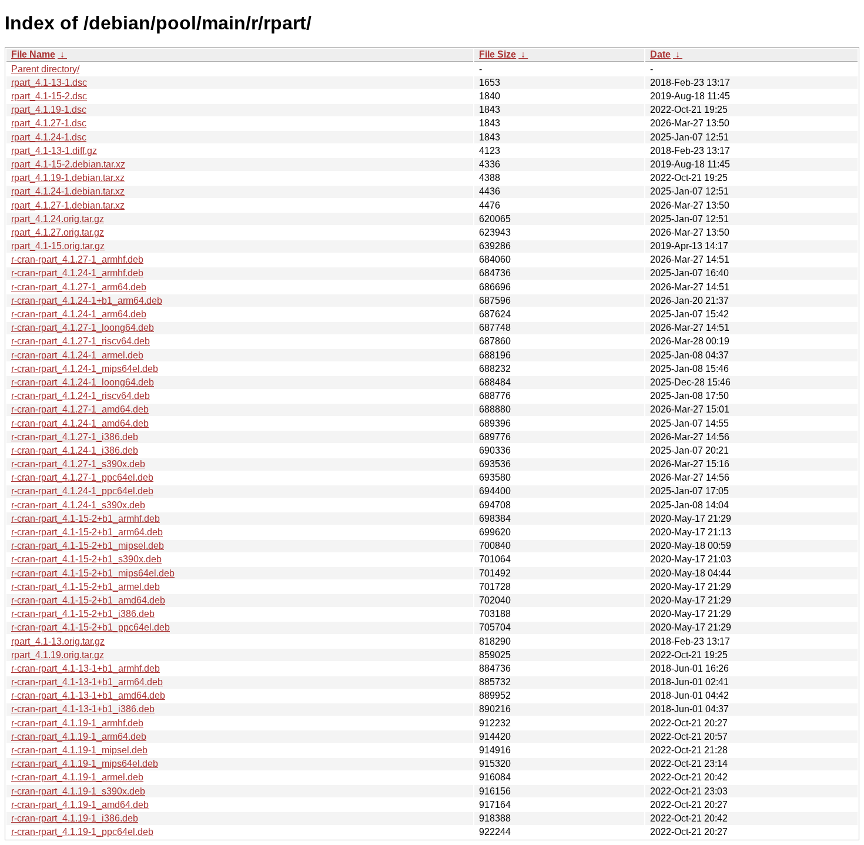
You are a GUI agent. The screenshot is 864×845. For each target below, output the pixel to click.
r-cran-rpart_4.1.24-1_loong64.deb (82, 382)
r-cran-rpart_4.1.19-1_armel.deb (77, 777)
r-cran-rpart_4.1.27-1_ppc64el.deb (82, 477)
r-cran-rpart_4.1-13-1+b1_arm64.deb (87, 682)
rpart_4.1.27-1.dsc (48, 123)
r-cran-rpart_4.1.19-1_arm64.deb (78, 737)
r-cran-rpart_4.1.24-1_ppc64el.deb (82, 491)
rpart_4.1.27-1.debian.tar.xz (68, 205)
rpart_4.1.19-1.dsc (48, 110)
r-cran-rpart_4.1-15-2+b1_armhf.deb (85, 519)
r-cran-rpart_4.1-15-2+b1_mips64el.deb (93, 573)
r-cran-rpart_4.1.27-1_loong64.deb (82, 328)
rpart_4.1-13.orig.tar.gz (58, 641)
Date (660, 54)
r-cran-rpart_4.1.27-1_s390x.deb (78, 464)
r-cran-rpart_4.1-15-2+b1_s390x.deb (86, 559)
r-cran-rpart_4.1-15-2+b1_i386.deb (83, 614)
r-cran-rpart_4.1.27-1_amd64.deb (80, 409)
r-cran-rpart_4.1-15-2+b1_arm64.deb (87, 532)
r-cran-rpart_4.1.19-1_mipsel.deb (79, 750)
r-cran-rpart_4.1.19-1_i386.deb (74, 818)
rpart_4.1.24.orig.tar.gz (57, 219)
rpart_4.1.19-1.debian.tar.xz (68, 178)
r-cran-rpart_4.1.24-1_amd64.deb (80, 423)
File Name (33, 54)
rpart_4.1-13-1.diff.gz (54, 151)
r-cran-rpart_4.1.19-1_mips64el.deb (84, 764)
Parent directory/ (45, 69)
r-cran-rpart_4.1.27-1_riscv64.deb (80, 341)
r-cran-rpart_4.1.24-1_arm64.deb (78, 314)
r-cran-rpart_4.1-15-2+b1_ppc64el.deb (90, 627)
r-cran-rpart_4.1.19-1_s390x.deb (78, 791)
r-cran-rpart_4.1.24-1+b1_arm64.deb (86, 301)
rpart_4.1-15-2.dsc (49, 96)
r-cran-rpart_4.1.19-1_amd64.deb (80, 805)
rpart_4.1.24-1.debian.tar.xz (68, 191)
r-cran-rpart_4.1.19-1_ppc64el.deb (82, 832)
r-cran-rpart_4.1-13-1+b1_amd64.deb (88, 695)
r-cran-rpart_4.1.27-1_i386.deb (74, 437)
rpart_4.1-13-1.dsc (49, 83)
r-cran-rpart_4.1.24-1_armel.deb (77, 355)
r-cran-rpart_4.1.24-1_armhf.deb (77, 273)
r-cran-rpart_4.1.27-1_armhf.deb (77, 259)
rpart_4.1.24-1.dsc (48, 137)
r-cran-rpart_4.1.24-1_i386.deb (74, 450)
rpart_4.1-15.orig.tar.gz (58, 246)
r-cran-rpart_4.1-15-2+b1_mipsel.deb (87, 546)
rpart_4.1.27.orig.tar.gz (57, 232)
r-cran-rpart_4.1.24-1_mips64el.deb (84, 369)
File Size (497, 54)
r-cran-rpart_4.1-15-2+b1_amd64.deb (88, 600)
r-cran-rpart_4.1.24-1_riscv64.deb (80, 396)
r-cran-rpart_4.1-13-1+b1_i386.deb (83, 709)
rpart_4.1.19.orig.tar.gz (57, 655)
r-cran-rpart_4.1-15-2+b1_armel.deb (85, 587)
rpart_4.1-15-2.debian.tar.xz (68, 164)
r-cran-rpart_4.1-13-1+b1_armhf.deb (85, 668)
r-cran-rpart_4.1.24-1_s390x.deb (78, 505)
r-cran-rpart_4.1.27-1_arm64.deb (78, 287)
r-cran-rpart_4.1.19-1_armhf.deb (77, 723)
